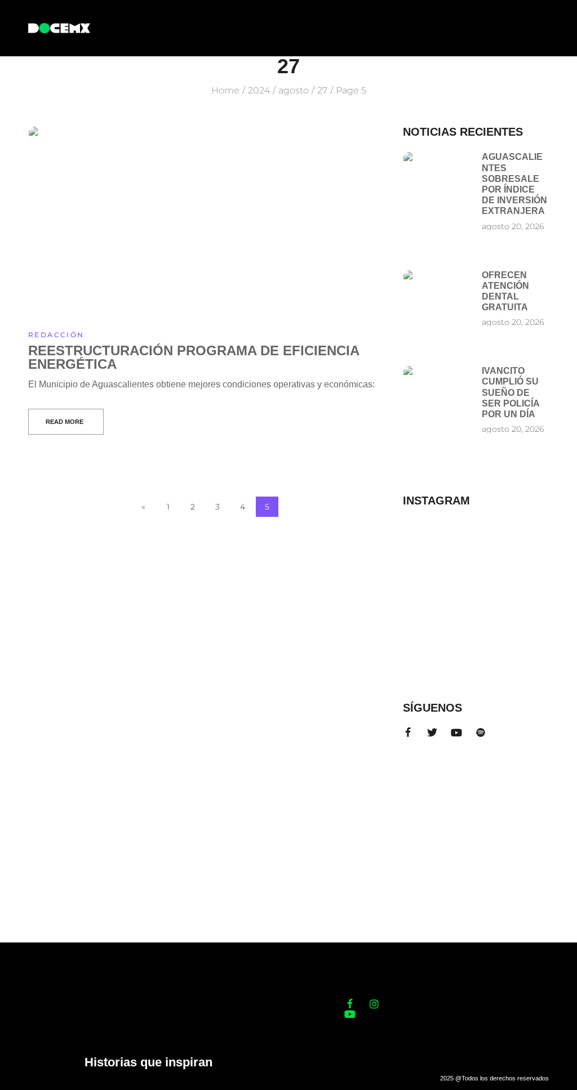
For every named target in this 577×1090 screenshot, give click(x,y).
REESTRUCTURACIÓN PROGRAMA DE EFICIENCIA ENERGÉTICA (193, 357)
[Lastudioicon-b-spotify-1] (481, 732)
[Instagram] (374, 1004)
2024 (259, 90)
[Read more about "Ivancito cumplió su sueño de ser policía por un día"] (437, 385)
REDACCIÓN (56, 334)
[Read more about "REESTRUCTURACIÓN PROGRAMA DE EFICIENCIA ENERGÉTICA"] (205, 221)
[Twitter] (432, 732)
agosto (293, 90)
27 (322, 90)
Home (225, 90)
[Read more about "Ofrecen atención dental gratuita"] (437, 290)
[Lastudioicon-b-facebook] (408, 732)
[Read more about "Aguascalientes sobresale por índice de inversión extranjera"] (437, 171)
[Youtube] (456, 732)
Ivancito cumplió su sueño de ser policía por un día (510, 392)
